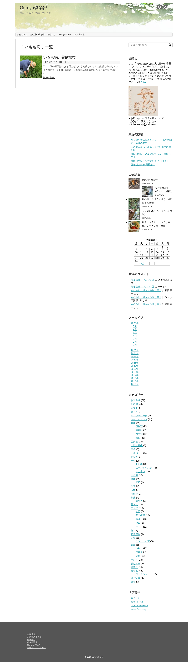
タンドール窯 (143, 541)
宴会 (133, 449)
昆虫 (133, 461)
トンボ (139, 464)
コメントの (139, 605)
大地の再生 (137, 445)
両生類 (139, 426)
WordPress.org (138, 609)
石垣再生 (135, 534)
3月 (135, 338)
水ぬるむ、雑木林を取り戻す (146, 290)
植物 (133, 479)
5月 (135, 332)
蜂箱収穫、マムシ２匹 (142, 279)
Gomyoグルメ (65, 34)
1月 (135, 345)
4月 (135, 335)
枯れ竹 (139, 548)
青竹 (138, 556)
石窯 (133, 538)
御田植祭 (140, 515)
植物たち (51, 34)
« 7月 (141, 263)
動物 (133, 423)
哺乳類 (139, 430)
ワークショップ (139, 419)
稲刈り (139, 519)
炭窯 (133, 497)
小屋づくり (137, 453)
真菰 (138, 482)
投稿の (137, 601)
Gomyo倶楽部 (33, 7)
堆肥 (138, 511)
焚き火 (134, 504)
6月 (135, 329)
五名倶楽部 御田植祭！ (143, 164)
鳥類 (133, 582)
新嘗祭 (134, 457)
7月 (135, 326)
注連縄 (134, 494)
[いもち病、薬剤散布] (31, 67)
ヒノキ (134, 412)
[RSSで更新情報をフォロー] (165, 7)
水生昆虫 (140, 471)
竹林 (133, 545)
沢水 (133, 490)
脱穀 (138, 523)
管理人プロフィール (36, 647)
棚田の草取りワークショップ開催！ (149, 160)
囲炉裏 (134, 441)
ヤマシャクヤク (139, 415)
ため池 (134, 404)
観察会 (134, 567)
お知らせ (135, 400)
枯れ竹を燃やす (150, 180)
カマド (134, 408)
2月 (135, 342)
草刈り (134, 559)
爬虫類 (139, 434)
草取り (139, 527)
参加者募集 (79, 34)
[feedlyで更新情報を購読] (159, 7)
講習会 (134, 571)
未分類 (134, 475)
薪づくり (135, 563)
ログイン (135, 598)
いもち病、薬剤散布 (59, 57)
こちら (143, 82)
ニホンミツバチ (144, 467)
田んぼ (65, 62)
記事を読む (49, 77)
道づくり (135, 578)
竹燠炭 (139, 552)
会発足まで (22, 34)
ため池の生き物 (37, 34)
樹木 (133, 486)
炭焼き (139, 500)
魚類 (138, 438)
